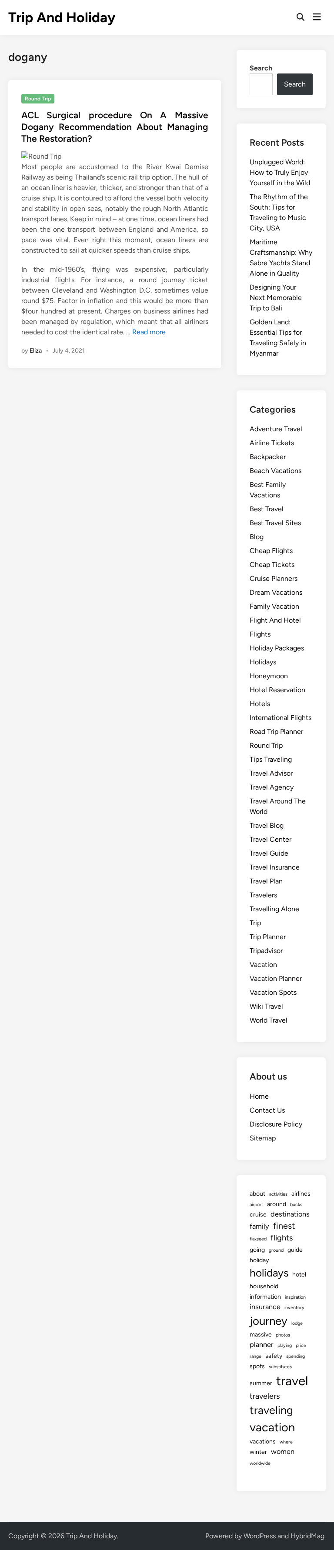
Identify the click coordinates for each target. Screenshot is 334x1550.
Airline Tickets (272, 443)
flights (282, 1238)
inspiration (295, 1297)
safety (273, 1356)
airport (256, 1204)
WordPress (260, 1536)
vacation (272, 1427)
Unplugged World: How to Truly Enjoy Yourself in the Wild (280, 172)
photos (283, 1335)
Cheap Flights (271, 551)
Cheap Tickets (272, 564)
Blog (257, 537)
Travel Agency (272, 787)
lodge (297, 1323)
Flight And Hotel (275, 620)
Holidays (263, 662)
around (276, 1204)
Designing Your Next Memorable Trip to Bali (276, 297)
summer (261, 1383)
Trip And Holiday (61, 17)
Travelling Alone (274, 909)
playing (284, 1345)
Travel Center (270, 839)
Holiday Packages (277, 648)
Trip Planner (268, 937)
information (265, 1296)
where (286, 1442)
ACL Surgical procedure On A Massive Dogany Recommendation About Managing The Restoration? (114, 127)
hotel (299, 1274)
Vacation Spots (273, 992)
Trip (255, 923)
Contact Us (267, 1110)
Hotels (260, 704)
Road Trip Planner (276, 731)
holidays (269, 1273)
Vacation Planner (276, 978)
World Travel (268, 1020)
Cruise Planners (273, 578)
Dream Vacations (276, 592)
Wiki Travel (266, 1006)
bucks (296, 1204)
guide (295, 1249)
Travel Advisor (271, 773)
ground (276, 1250)
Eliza (36, 350)
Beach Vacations (275, 471)
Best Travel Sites (275, 523)
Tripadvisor (266, 951)
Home (259, 1096)
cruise (258, 1214)
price (301, 1345)
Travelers (263, 895)
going (257, 1249)
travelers (265, 1396)
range (255, 1356)
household (264, 1286)
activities (278, 1194)
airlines (301, 1193)
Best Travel (267, 509)
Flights (260, 634)
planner (262, 1344)
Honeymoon (269, 676)
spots (257, 1366)
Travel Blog (267, 825)
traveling (271, 1410)
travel (292, 1380)
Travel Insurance (275, 867)
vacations (263, 1441)
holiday (259, 1260)
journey (268, 1320)
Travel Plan (266, 881)
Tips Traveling (271, 759)
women (282, 1451)
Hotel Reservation (277, 690)
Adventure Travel (276, 429)
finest (284, 1225)
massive (261, 1334)
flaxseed (258, 1239)
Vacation (263, 964)
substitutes (280, 1367)
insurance (265, 1307)
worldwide (260, 1463)
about (257, 1193)
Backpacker (268, 457)
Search (261, 68)
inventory (294, 1307)
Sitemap (263, 1138)
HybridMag (307, 1536)
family (259, 1226)
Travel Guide (269, 853)
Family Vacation (274, 606)
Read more (149, 332)
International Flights (280, 717)
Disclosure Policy (276, 1124)
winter (258, 1452)
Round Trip (38, 99)
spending (295, 1356)
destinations (290, 1214)
